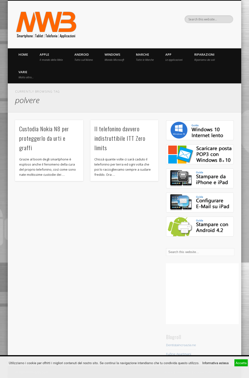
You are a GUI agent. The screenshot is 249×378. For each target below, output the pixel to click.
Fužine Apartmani (178, 354)
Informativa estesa (215, 362)
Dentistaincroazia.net (181, 345)
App (174, 57)
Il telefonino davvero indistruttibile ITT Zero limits (119, 138)
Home (23, 54)
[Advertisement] (202, 293)
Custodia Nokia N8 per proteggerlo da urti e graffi (44, 138)
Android (83, 57)
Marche (145, 57)
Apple (51, 57)
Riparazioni (204, 57)
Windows (114, 57)
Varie (26, 74)
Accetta (241, 362)
